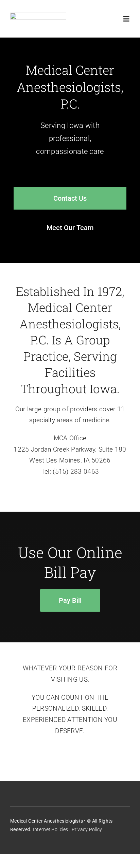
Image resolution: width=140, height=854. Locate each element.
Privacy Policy (87, 829)
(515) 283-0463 (76, 471)
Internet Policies (50, 829)
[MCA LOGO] (38, 16)
